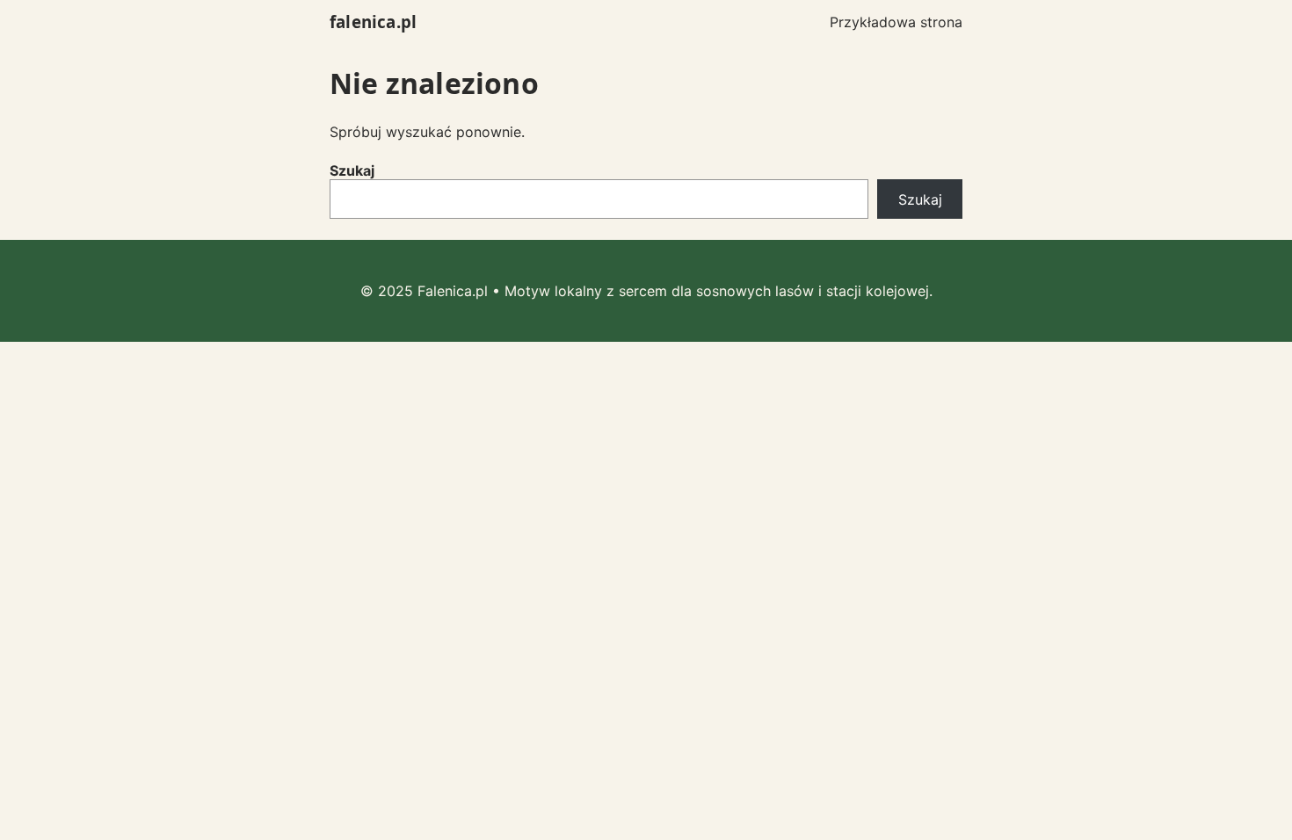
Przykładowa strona (896, 22)
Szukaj (352, 170)
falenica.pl (373, 22)
